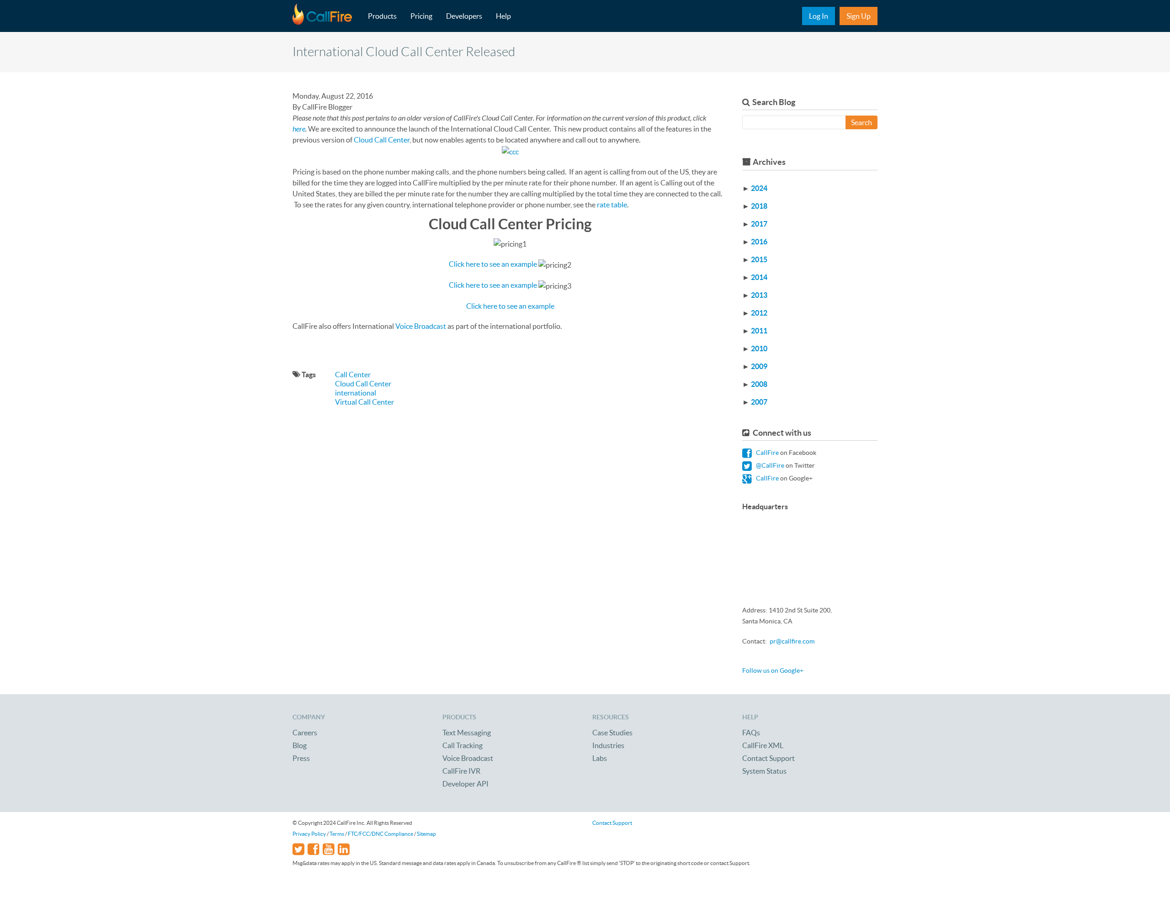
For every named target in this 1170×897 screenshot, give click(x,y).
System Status (764, 771)
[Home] (326, 16)
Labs (599, 758)
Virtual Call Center (364, 402)
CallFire (767, 452)
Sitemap (426, 834)
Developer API (465, 784)
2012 (759, 313)
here (298, 128)
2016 (759, 241)
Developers (464, 16)
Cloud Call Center (382, 140)
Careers (304, 732)
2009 (759, 366)
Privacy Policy (309, 834)
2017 (759, 224)
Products (382, 16)
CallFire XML (762, 745)
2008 (759, 384)
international (355, 393)
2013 (759, 295)
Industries (608, 745)
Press (301, 758)
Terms (337, 834)
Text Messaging (466, 732)
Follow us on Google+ (772, 670)
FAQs (751, 732)
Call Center (353, 374)
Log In (818, 16)
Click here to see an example (493, 264)
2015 (759, 259)
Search (861, 122)
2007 (759, 402)
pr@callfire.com (792, 641)
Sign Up (858, 16)
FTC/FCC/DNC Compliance (380, 834)
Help (503, 16)
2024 (759, 188)
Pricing (421, 16)
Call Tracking (462, 745)
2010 (759, 348)
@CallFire (769, 465)
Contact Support (768, 758)
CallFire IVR (461, 771)
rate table (612, 205)
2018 (759, 206)
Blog (299, 745)
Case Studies (612, 732)
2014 (759, 277)
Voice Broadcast (421, 326)
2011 (759, 331)
